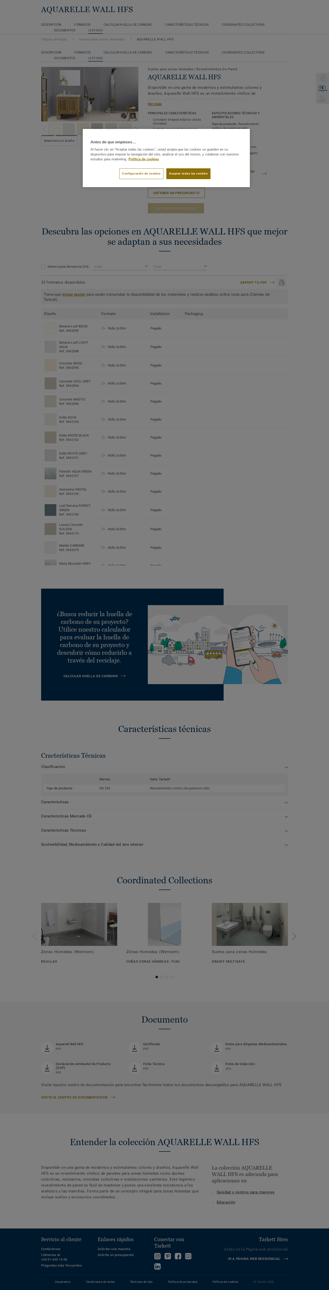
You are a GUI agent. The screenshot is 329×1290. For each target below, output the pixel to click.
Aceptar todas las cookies (188, 173)
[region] (166, 158)
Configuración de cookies (141, 173)
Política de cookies (144, 159)
